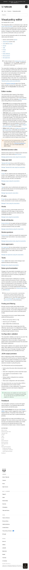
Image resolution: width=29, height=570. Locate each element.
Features (9, 11)
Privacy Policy (5, 521)
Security (4, 503)
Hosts (4, 51)
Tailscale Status (5, 510)
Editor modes (4, 430)
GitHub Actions (19, 288)
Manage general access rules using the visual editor (13, 157)
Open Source (5, 486)
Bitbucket (7, 289)
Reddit (3, 554)
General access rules (6, 431)
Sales (3, 497)
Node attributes (6, 53)
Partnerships (5, 500)
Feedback (3, 453)
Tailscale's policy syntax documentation (10, 81)
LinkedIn (4, 547)
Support (4, 494)
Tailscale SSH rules (5, 163)
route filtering (8, 298)
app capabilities (17, 298)
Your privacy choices (6, 530)
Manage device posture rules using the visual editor (13, 241)
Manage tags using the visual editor (9, 193)
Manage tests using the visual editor (10, 265)
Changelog (4, 507)
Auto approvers (6, 57)
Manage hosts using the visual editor (10, 217)
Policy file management (19, 143)
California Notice (6, 524)
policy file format (22, 99)
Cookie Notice (5, 527)
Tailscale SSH (6, 41)
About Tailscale (5, 477)
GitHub (3, 544)
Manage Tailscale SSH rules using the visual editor (13, 167)
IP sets (4, 49)
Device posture (6, 55)
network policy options (20, 61)
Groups (4, 45)
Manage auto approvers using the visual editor (12, 254)
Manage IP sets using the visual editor (10, 203)
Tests (4, 43)
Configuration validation (7, 449)
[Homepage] (6, 470)
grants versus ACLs (8, 300)
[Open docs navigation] (2, 11)
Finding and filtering (6, 448)
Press (3, 483)
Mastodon (4, 551)
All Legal (4, 534)
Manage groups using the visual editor (10, 181)
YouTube (4, 557)
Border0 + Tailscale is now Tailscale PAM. (14, 2)
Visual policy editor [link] (17, 11)
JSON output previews (7, 451)
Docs (5, 11)
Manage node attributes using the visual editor (12, 229)
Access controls (10, 83)
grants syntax (18, 154)
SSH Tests (10, 43)
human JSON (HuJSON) (7, 26)
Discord (4, 541)
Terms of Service (6, 517)
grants (15, 39)
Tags (4, 47)
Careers (4, 480)
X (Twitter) (4, 560)
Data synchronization (6, 446)
